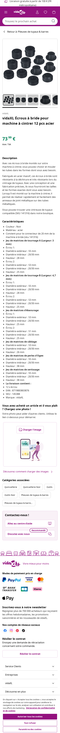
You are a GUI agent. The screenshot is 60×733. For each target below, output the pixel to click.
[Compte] (37, 12)
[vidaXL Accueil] (19, 12)
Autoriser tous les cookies (30, 716)
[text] (8, 139)
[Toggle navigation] (5, 12)
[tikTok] (23, 630)
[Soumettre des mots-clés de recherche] (53, 21)
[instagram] (11, 630)
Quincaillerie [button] (11, 487)
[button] (30, 666)
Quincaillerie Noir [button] (31, 487)
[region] (30, 714)
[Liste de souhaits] (45, 12)
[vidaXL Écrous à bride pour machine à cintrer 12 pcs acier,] (30, 66)
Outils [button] (49, 487)
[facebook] (5, 630)
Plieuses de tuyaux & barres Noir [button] (20, 503)
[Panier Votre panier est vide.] (54, 12)
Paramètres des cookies (30, 729)
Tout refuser (30, 723)
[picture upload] (30, 450)
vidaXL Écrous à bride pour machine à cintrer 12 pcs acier (28, 121)
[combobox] (30, 21)
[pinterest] (17, 630)
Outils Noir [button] (10, 495)
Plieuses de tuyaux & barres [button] (34, 495)
